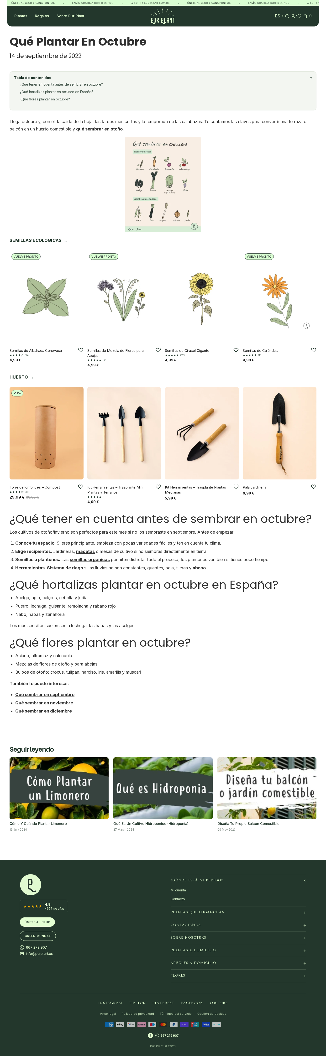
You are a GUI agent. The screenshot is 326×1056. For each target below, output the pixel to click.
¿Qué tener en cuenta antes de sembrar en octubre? (61, 84)
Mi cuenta (178, 890)
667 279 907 (170, 1035)
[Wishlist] (299, 16)
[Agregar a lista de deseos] (81, 350)
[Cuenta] (292, 16)
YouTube (219, 1002)
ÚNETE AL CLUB (37, 922)
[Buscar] (287, 16)
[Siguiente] (78, 296)
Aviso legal (108, 1013)
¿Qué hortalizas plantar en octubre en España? (56, 92)
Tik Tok (137, 1002)
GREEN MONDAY (38, 936)
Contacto (178, 899)
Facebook (192, 1002)
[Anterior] (15, 296)
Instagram (110, 1002)
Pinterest (163, 1002)
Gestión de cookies (211, 1013)
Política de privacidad (138, 1013)
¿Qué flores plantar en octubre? (45, 99)
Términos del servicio (176, 1013)
